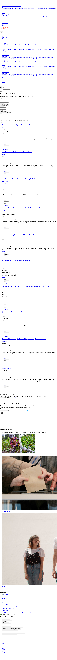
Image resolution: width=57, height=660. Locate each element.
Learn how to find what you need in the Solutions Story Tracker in (12, 600)
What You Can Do (4, 15)
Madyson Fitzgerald (5, 289)
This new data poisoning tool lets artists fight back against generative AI (24, 339)
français (27, 600)
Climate (3, 8)
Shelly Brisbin (4, 154)
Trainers (24, 12)
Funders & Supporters (31, 3)
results (7, 120)
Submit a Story (8, 397)
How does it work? (4, 621)
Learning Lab (4, 10)
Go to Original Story (5, 149)
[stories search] (28, 98)
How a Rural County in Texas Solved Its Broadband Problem (20, 235)
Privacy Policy (4, 656)
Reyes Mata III (4, 210)
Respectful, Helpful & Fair (15, 3)
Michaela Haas (4, 127)
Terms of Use (4, 655)
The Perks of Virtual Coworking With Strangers (16, 260)
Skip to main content (3, 0)
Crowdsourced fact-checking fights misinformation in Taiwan (20, 312)
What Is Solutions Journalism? (6, 3)
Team (21, 3)
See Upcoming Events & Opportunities (27, 16)
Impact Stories (4, 6)
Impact (3, 5)
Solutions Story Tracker (5, 14)
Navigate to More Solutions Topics (28, 590)
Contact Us (3, 651)
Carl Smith (3, 237)
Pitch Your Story (40, 16)
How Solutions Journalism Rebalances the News (13, 6)
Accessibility (4, 652)
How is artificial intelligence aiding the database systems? (9, 634)
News (3, 20)
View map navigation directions (4, 410)
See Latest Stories (3, 397)
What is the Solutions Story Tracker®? (7, 620)
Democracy (6, 8)
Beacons (29, 8)
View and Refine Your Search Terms (21, 120)
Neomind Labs (14, 659)
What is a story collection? (5, 622)
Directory (3, 13)
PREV (3, 392)
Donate (3, 25)
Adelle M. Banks (4, 368)
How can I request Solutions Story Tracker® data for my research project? (11, 629)
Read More (3, 142)
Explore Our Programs (17, 16)
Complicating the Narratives (34, 8)
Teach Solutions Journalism (15, 17)
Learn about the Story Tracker (14, 397)
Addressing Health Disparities (18, 8)
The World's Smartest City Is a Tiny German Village (17, 125)
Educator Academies (42, 8)
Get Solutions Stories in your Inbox (25, 17)
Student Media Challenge (49, 8)
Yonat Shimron (9, 368)
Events (22, 12)
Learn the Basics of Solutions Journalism (8, 16)
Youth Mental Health (11, 8)
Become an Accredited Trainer (6, 17)
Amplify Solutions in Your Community (35, 17)
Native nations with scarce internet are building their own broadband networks (26, 286)
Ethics (20, 3)
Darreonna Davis (4, 183)
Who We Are (4, 2)
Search (1, 85)
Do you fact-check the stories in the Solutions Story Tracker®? (10, 630)
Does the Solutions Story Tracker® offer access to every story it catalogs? (11, 628)
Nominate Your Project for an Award (48, 16)
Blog (2, 22)
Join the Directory (35, 16)
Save (4, 255)
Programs (3, 7)
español (23, 600)
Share (4, 144)
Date (1, 113)
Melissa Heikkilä (4, 341)
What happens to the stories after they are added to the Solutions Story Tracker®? (12, 627)
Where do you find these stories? (6, 623)
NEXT (8, 392)
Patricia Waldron (4, 314)
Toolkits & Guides (18, 12)
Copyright (3, 653)
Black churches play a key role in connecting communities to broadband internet (26, 366)
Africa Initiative (25, 8)
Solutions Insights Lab (5, 23)
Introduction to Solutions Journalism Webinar (8, 12)
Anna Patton (4, 263)
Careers (45, 3)
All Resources (28, 12)
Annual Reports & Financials (39, 3)
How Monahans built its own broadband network (17, 152)
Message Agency (7, 659)
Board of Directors (25, 3)
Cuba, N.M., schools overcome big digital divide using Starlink (21, 208)
